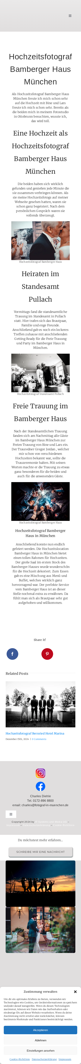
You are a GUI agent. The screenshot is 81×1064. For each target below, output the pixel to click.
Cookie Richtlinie (63, 825)
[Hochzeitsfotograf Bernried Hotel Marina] (40, 704)
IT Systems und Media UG (51, 822)
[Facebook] (12, 654)
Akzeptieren (40, 1030)
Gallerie (44, 704)
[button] (75, 992)
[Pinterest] (47, 654)
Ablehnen (40, 1040)
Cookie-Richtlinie (20, 1059)
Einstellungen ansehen (40, 1050)
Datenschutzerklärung (44, 1059)
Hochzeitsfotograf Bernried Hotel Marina (36, 704)
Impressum (65, 1059)
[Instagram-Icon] (40, 770)
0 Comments (39, 739)
